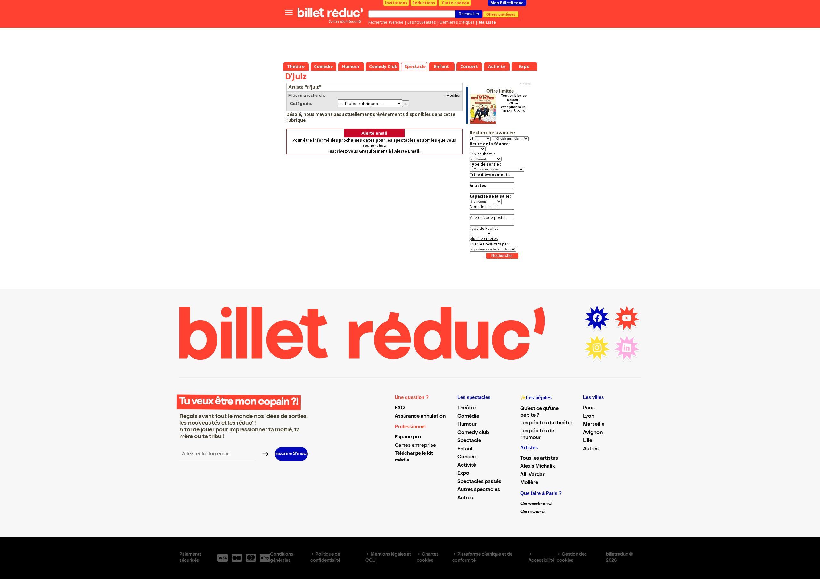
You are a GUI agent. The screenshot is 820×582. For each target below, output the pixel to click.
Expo (463, 473)
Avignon (593, 433)
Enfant (465, 449)
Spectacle (469, 441)
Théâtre (466, 408)
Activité (466, 465)
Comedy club (473, 433)
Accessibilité (541, 561)
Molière (529, 483)
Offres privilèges (500, 14)
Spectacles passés (479, 482)
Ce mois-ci (533, 512)
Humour (467, 424)
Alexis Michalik (537, 466)
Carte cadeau (455, 2)
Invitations (396, 2)
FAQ (400, 408)
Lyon (588, 416)
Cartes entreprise (415, 445)
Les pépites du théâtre (546, 423)
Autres (465, 498)
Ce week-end (536, 504)
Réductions (423, 2)
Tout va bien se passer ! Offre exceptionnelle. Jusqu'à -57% (514, 103)
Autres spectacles (478, 490)
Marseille (593, 424)
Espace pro (408, 437)
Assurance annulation (420, 416)
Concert (467, 457)
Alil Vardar (532, 475)
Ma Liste (487, 22)
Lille (587, 441)
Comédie (468, 416)
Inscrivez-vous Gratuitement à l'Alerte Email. (374, 151)
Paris (589, 408)
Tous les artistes (539, 458)
